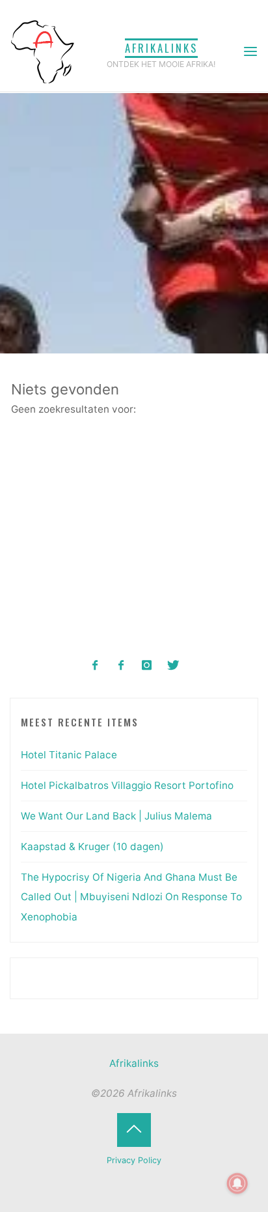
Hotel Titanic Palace (69, 755)
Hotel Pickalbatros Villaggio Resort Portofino (127, 785)
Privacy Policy (134, 1160)
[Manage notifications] (237, 1183)
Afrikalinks (161, 48)
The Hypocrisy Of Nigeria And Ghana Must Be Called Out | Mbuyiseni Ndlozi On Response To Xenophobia (131, 897)
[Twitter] (173, 666)
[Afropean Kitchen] (121, 666)
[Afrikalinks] (42, 51)
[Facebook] (95, 666)
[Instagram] (147, 666)
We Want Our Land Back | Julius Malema (116, 816)
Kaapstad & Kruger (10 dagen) (92, 846)
